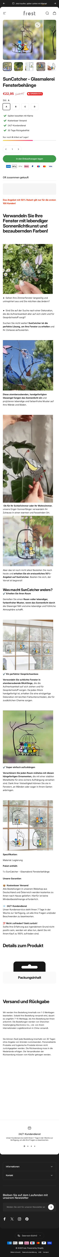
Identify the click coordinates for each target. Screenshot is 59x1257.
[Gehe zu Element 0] (7, 66)
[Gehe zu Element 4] (40, 66)
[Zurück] (4, 3)
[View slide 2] (28, 1146)
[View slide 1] (24, 1146)
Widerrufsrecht (15, 1252)
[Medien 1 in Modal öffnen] (38, 25)
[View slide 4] (34, 1146)
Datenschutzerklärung (29, 1252)
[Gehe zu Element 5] (52, 66)
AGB (39, 1252)
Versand (46, 1252)
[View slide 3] (31, 1146)
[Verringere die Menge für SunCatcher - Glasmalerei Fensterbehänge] (6, 149)
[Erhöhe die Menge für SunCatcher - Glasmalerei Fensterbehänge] (18, 149)
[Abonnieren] (51, 1207)
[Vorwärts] (55, 3)
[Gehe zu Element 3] (29, 66)
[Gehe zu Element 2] (18, 66)
